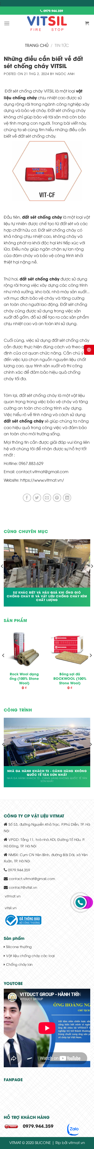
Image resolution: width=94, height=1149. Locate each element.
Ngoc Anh (65, 73)
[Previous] (3, 665)
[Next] (90, 665)
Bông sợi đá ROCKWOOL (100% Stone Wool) (69, 678)
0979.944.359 (52, 10)
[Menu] (7, 23)
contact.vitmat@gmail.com (32, 878)
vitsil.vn (11, 907)
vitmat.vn (13, 895)
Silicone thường (18, 946)
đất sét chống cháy (39, 278)
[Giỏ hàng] (87, 23)
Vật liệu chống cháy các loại (30, 955)
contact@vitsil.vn (23, 887)
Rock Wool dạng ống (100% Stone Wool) (24, 678)
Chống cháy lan (19, 964)
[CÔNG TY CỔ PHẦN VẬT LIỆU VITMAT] (47, 23)
